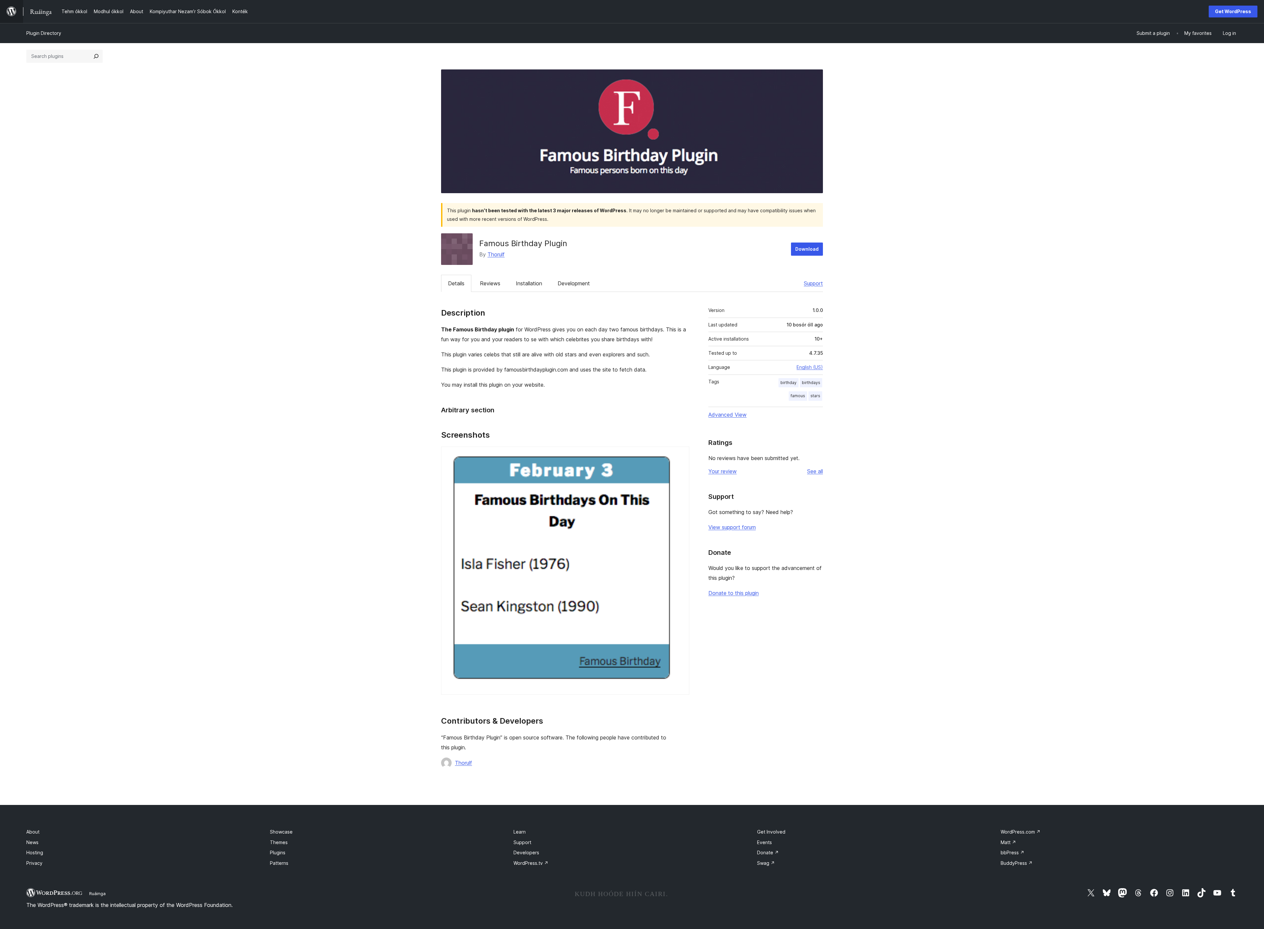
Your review (722, 471)
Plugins (277, 852)
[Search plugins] (96, 56)
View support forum (732, 527)
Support (813, 283)
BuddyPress (1017, 863)
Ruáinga (97, 893)
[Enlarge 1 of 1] (680, 455)
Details (456, 283)
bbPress (1012, 852)
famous (798, 395)
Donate (768, 852)
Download (807, 249)
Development (574, 283)
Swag (766, 863)
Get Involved (771, 832)
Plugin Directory (43, 33)
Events (764, 842)
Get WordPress (1233, 11)
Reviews (490, 283)
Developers (526, 852)
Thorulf (496, 254)
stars (815, 395)
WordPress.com (1020, 832)
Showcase (281, 832)
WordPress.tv (531, 863)
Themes (279, 842)
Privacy (34, 863)
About (33, 832)
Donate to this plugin (733, 593)
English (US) (810, 367)
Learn (520, 832)
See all (815, 471)
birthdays (811, 382)
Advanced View (727, 414)
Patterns (279, 863)
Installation (529, 283)
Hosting (34, 852)
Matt (1008, 842)
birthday (788, 382)
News (32, 842)
